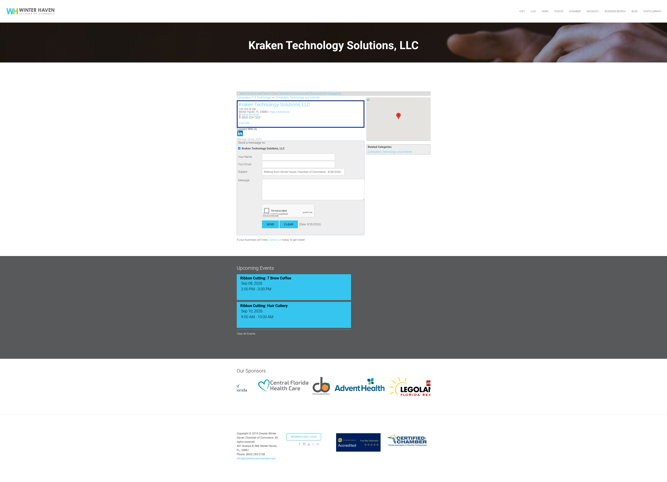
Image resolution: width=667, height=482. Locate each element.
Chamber (575, 11)
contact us (275, 239)
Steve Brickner (250, 114)
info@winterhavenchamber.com (256, 458)
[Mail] (317, 444)
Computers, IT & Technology (254, 97)
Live (533, 11)
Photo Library (652, 11)
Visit (522, 11)
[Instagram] (304, 444)
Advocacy (593, 11)
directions (283, 112)
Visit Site (244, 123)
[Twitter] (313, 444)
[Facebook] (299, 444)
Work (545, 11)
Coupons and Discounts (307, 93)
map (272, 112)
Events (558, 11)
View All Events (246, 333)
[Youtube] (308, 444)
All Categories (332, 93)
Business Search (615, 11)
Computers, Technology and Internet (390, 151)
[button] (398, 116)
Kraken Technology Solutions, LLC (274, 104)
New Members (282, 93)
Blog (635, 11)
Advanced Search (260, 93)
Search (244, 93)
